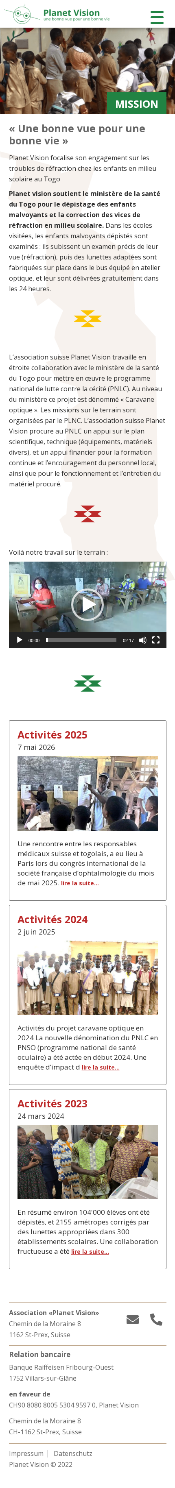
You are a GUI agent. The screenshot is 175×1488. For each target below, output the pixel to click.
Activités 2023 (53, 1103)
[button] (87, 604)
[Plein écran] (156, 640)
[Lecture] (19, 640)
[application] (87, 605)
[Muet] (143, 640)
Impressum (26, 1453)
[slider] (81, 640)
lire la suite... (80, 883)
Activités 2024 (53, 919)
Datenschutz (73, 1453)
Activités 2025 (53, 734)
